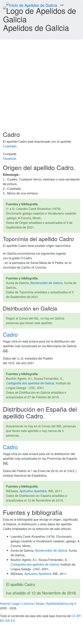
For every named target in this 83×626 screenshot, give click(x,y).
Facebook (9, 158)
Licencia (28, 603)
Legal (16, 603)
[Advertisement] (41, 87)
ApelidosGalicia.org (59, 603)
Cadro (11, 334)
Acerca (5, 603)
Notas (40, 603)
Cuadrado (10, 146)
